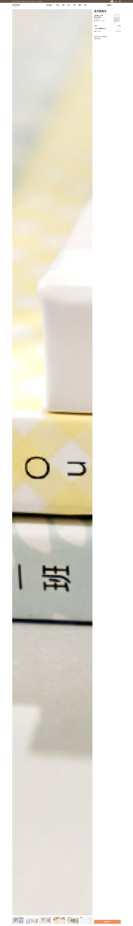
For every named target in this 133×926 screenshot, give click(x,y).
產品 (58, 5)
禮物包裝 (98, 38)
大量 (74, 5)
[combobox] (107, 28)
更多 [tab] (85, 5)
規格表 (119, 25)
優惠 (80, 5)
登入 (116, 1)
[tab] (57, 5)
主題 (63, 5)
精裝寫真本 (104, 36)
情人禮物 (49, 5)
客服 (120, 1)
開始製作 (107, 922)
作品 (69, 5)
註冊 (112, 1)
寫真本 (99, 36)
